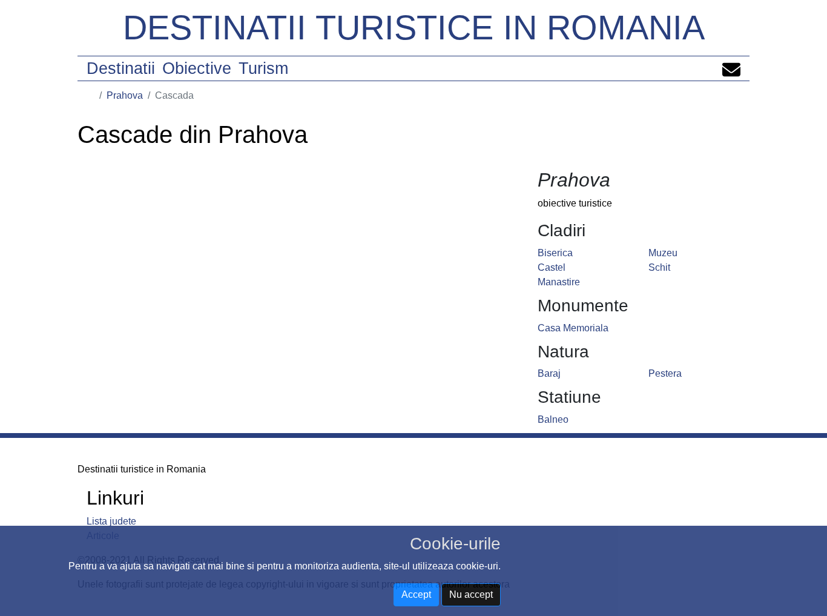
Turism (263, 68)
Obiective (196, 68)
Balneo (553, 419)
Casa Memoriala (573, 328)
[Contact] (731, 68)
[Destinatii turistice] (90, 95)
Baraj (549, 373)
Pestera (665, 373)
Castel (551, 267)
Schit (659, 267)
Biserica (555, 253)
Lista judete (111, 521)
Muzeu (662, 253)
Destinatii (121, 68)
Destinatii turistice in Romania (414, 27)
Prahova (125, 95)
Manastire (559, 282)
